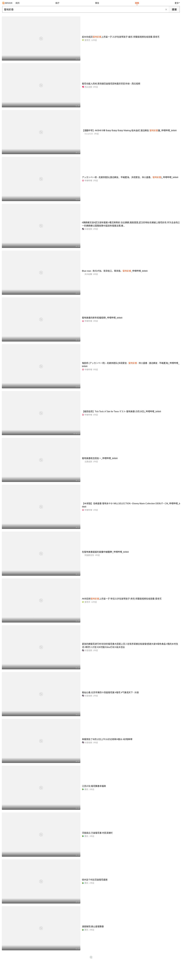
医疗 (57, 3)
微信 (97, 3)
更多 (177, 3)
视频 (137, 3)
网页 (18, 3)
